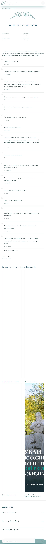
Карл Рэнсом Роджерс (9, 512)
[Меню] (43, 3)
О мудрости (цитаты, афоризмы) (10, 381)
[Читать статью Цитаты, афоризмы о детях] (11, 437)
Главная (8, 8)
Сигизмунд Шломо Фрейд (10, 521)
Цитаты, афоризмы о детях (9, 494)
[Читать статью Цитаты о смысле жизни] (34, 324)
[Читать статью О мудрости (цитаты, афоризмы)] (11, 324)
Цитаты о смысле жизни (31, 381)
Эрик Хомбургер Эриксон (10, 529)
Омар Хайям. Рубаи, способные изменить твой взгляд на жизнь (33, 495)
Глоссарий (13, 8)
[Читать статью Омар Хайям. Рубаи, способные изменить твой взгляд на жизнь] (34, 491)
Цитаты (10, 258)
